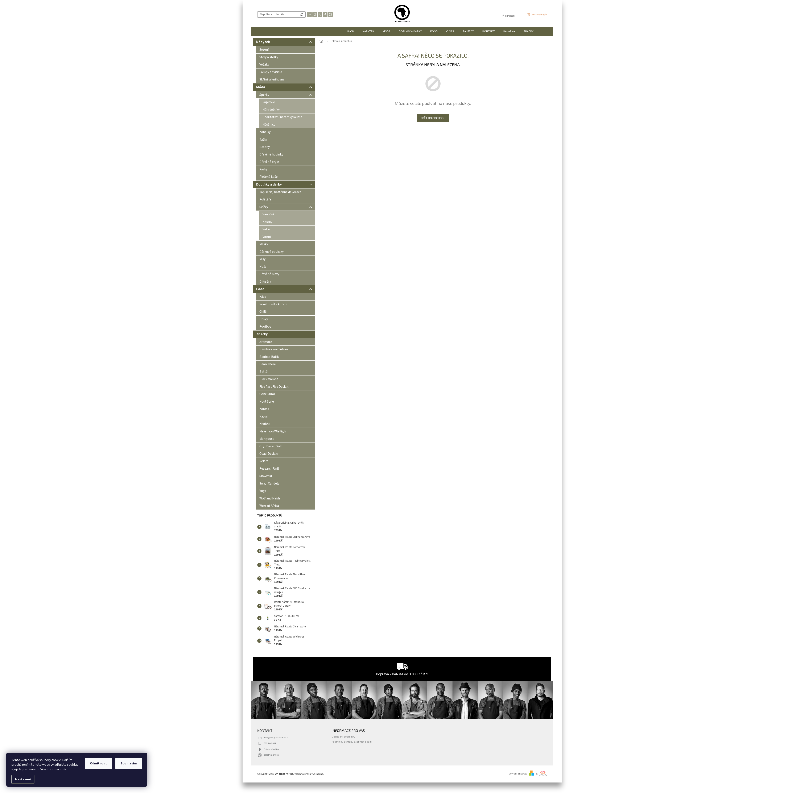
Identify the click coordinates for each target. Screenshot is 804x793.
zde (63, 769)
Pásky (263, 169)
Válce (266, 229)
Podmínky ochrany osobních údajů (352, 742)
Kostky (267, 222)
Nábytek (263, 42)
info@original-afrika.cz (276, 737)
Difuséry (265, 281)
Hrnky (263, 319)
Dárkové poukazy (271, 251)
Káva (262, 296)
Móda (260, 87)
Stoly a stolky (268, 57)
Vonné (267, 236)
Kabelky (265, 132)
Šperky (264, 94)
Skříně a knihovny (271, 79)
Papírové (269, 102)
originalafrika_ (272, 755)
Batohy (264, 147)
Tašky (263, 139)
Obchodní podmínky (343, 737)
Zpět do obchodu (433, 118)
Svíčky (263, 207)
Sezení (264, 49)
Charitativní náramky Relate (282, 117)
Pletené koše (268, 176)
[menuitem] (350, 31)
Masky (263, 244)
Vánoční (268, 214)
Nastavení (23, 779)
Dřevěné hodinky (271, 154)
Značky (262, 334)
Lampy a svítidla (270, 72)
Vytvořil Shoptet (518, 774)
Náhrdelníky (271, 109)
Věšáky (264, 64)
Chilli (263, 311)
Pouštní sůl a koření (273, 304)
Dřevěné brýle (269, 161)
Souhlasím (129, 763)
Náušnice (269, 124)
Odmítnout (98, 763)
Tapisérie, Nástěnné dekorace (280, 192)
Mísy (262, 259)
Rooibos (265, 326)
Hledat (301, 14)
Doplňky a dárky (269, 184)
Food (260, 289)
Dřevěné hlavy (269, 274)
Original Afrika (272, 749)
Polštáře (265, 199)
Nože (263, 266)
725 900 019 (270, 743)
